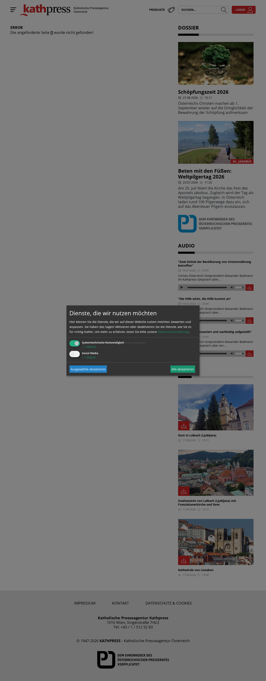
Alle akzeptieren (182, 369)
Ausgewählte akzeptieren (88, 369)
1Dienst (89, 347)
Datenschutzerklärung (173, 332)
